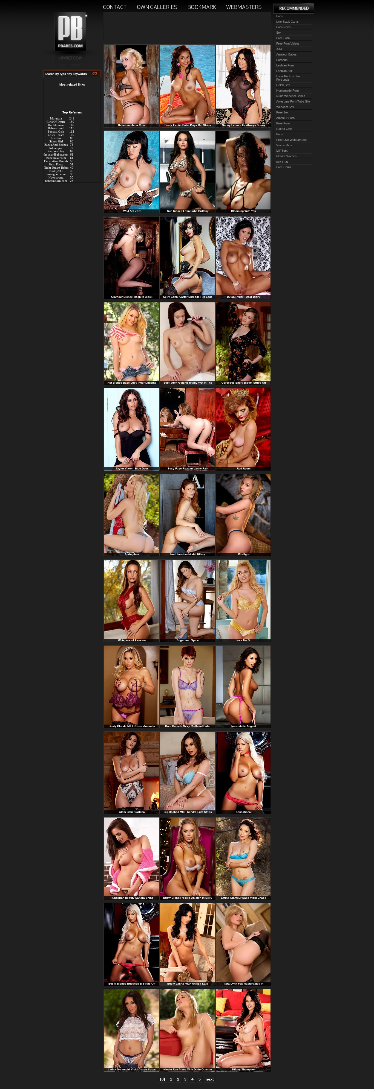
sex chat (282, 161)
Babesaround (56, 128)
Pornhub (281, 60)
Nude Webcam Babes (290, 96)
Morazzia (56, 118)
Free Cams (283, 167)
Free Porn (283, 38)
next (210, 1079)
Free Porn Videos (288, 43)
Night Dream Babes (56, 167)
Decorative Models (56, 161)
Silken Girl (56, 141)
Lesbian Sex (284, 70)
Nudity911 (56, 171)
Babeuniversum (56, 157)
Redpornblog (56, 151)
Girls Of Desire (56, 121)
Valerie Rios (284, 145)
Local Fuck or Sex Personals (288, 78)
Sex (278, 32)
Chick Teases (56, 134)
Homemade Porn (287, 90)
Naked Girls (284, 128)
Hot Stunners (56, 125)
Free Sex (282, 112)
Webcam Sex (285, 107)
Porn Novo (283, 27)
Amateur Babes (286, 54)
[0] (162, 1079)
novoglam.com (56, 174)
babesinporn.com (56, 180)
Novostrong (56, 177)
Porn (279, 16)
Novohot (56, 138)
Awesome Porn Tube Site (293, 101)
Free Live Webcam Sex (291, 139)
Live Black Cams (287, 21)
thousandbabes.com (56, 154)
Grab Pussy (56, 164)
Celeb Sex (283, 85)
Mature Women (286, 156)
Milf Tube (282, 150)
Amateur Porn (285, 117)
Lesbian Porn (285, 65)
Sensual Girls (56, 131)
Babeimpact (56, 148)
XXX (279, 49)
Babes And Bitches (56, 144)
